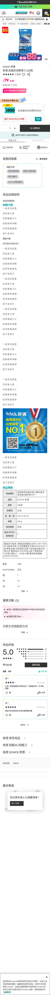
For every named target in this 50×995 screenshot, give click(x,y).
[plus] (15, 128)
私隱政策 (7, 992)
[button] (46, 13)
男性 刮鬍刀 (12, 177)
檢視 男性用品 (12, 738)
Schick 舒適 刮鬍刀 (15, 182)
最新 (9, 671)
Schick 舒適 (9, 66)
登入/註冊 (15, 803)
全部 (4, 671)
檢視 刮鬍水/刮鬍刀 (15, 745)
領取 (38, 119)
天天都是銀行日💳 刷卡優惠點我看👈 (28, 19)
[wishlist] (24, 74)
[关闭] (47, 977)
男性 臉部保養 (13, 171)
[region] (25, 984)
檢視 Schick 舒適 (14, 752)
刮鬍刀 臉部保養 (29, 171)
